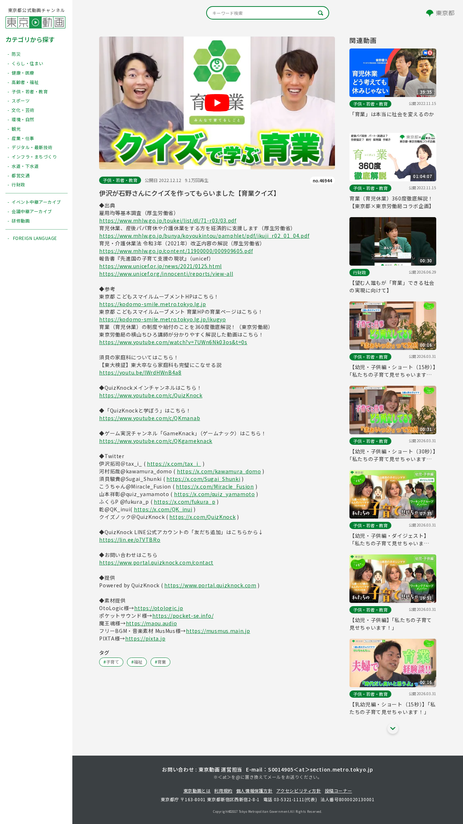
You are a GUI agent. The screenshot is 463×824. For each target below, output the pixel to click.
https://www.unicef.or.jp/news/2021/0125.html (160, 266)
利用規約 (223, 790)
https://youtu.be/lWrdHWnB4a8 (140, 372)
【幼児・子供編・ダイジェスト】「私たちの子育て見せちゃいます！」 (389, 539)
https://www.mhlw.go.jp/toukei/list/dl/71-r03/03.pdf (168, 220)
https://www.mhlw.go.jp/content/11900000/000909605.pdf (176, 250)
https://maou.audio (151, 623)
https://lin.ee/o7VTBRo (129, 539)
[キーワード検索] (267, 13)
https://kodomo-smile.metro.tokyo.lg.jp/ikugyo (162, 319)
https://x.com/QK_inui (163, 509)
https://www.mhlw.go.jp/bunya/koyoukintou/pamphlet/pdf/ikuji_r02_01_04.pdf (204, 235)
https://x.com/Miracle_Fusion (215, 486)
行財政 (359, 272)
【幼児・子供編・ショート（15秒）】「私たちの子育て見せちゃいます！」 (392, 370)
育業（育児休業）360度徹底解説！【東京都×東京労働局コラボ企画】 (391, 202)
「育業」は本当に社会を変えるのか (391, 114)
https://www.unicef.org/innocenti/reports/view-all (166, 273)
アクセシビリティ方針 (298, 790)
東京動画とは (197, 790)
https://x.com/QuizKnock (202, 516)
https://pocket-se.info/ (182, 615)
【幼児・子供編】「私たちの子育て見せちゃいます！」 (390, 623)
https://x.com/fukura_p (184, 501)
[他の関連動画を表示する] (392, 728)
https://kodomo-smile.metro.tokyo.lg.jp (152, 304)
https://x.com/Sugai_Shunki (203, 478)
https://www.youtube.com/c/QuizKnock (151, 395)
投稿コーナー (338, 790)
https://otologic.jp (158, 608)
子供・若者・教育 (120, 180)
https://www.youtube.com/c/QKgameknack (155, 440)
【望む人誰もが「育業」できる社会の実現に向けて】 (391, 286)
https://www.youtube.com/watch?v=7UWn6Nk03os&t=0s (173, 342)
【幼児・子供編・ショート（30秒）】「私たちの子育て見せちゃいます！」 (392, 455)
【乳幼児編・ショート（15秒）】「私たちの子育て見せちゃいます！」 (392, 708)
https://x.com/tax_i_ (174, 463)
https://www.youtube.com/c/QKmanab (149, 418)
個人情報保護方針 (254, 790)
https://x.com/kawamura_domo (219, 471)
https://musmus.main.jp (218, 630)
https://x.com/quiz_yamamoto (214, 494)
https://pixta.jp (145, 638)
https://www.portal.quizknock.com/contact (156, 562)
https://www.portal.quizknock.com (210, 585)
